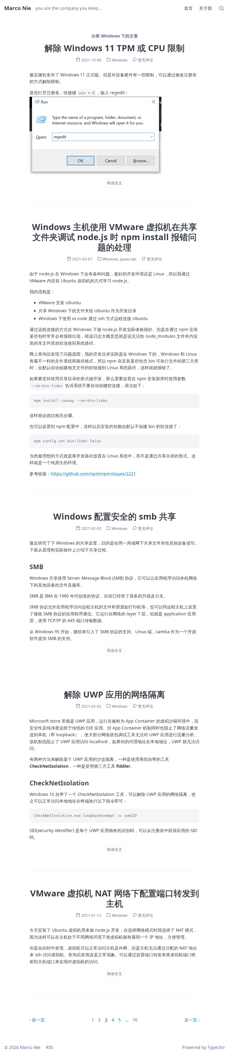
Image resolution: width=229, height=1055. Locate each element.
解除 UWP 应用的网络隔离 (114, 694)
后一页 (190, 1020)
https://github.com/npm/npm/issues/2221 (93, 474)
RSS (49, 1047)
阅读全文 (114, 182)
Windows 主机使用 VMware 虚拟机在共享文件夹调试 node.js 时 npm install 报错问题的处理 (114, 237)
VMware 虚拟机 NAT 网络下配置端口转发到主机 (114, 898)
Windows (119, 60)
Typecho (216, 1047)
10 (135, 1020)
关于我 (205, 8)
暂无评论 (145, 60)
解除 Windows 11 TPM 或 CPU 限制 (114, 48)
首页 (188, 8)
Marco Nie (17, 8)
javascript (128, 259)
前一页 (38, 1020)
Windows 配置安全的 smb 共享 (114, 516)
